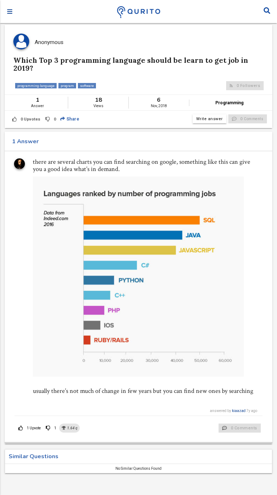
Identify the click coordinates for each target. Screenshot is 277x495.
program (67, 86)
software (87, 86)
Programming (229, 102)
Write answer (209, 119)
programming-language (35, 86)
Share (72, 119)
